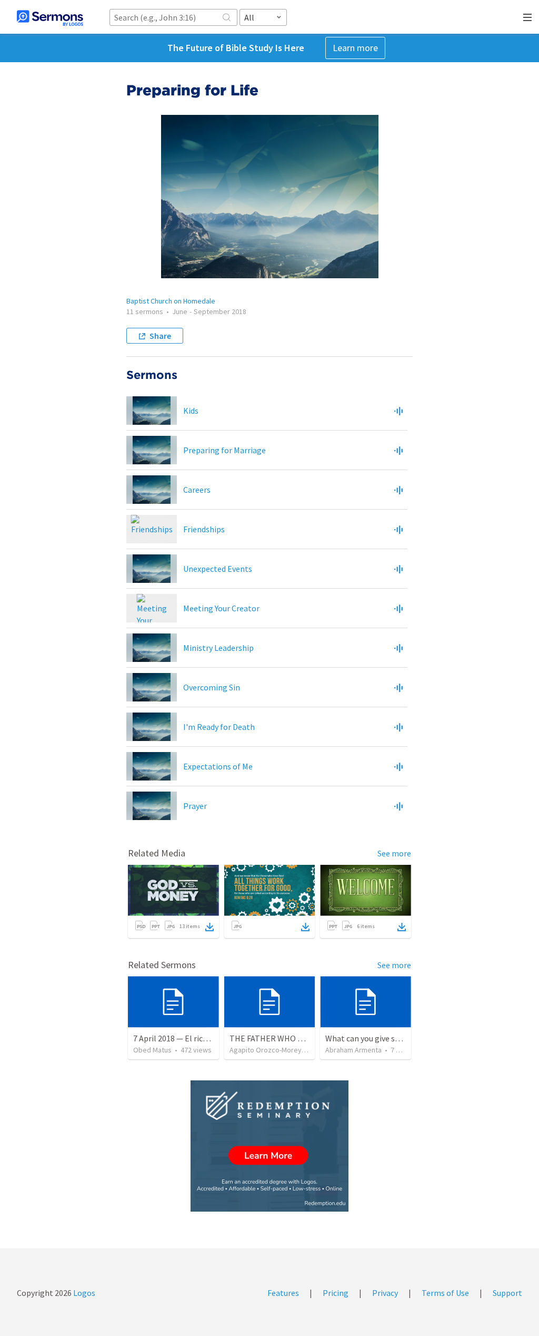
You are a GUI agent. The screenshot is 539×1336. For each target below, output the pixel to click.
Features (283, 1293)
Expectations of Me (218, 766)
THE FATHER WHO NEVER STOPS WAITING (306, 1038)
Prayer (195, 806)
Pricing (335, 1293)
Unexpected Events (217, 568)
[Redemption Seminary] (269, 1146)
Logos (83, 1293)
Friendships (204, 529)
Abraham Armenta (353, 1050)
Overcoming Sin (211, 687)
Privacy (385, 1293)
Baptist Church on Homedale (170, 301)
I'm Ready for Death (219, 726)
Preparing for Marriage (224, 450)
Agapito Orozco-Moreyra (268, 1050)
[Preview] (398, 410)
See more (394, 853)
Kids (190, 410)
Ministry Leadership (218, 647)
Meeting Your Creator (221, 608)
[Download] (209, 927)
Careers (197, 489)
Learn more (355, 48)
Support (507, 1293)
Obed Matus (152, 1050)
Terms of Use (445, 1293)
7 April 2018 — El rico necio (180, 1038)
